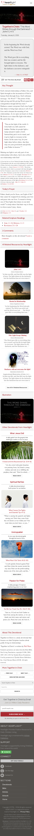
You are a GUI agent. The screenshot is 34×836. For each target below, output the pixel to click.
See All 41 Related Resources (17, 387)
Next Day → (25, 673)
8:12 (9, 211)
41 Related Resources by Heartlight (17, 244)
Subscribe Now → (17, 714)
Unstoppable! (17, 532)
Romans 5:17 (7, 174)
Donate (6, 752)
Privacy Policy (25, 718)
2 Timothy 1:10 (22, 211)
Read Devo (17, 476)
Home (4, 799)
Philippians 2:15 (7, 213)
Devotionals (7, 784)
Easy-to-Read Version (18, 816)
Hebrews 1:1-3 (19, 223)
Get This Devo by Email (13, 80)
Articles (5, 792)
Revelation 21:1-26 (11, 225)
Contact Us (9, 775)
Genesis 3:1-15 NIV (18, 167)
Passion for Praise (17, 580)
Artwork (5, 796)
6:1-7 (12, 174)
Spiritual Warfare (17, 482)
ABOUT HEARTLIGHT (11, 726)
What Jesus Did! (17, 433)
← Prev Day (8, 673)
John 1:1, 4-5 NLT (22, 75)
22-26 (30, 180)
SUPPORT (5, 742)
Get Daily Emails (17, 761)
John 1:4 (5, 211)
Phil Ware (27, 646)
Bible (4, 788)
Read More (17, 623)
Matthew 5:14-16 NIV (8, 184)
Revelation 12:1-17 (27, 174)
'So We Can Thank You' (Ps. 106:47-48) (17, 609)
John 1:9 (17, 182)
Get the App (9, 771)
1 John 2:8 (22, 182)
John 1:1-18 (8, 223)
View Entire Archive (17, 677)
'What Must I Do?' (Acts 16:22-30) (17, 560)
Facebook (8, 766)
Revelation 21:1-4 (24, 180)
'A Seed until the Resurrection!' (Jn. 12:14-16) (17, 462)
